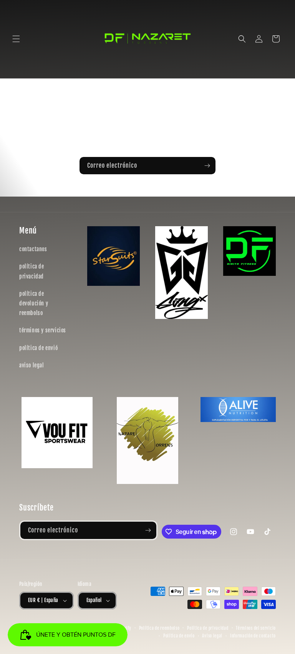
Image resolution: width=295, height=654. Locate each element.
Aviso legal (212, 636)
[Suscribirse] (207, 165)
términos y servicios (42, 330)
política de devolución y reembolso (33, 303)
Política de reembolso (159, 628)
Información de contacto (253, 636)
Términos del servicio (256, 628)
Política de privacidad (207, 628)
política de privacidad (31, 271)
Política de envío (179, 636)
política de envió (38, 348)
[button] (16, 38)
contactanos (33, 249)
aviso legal (31, 365)
